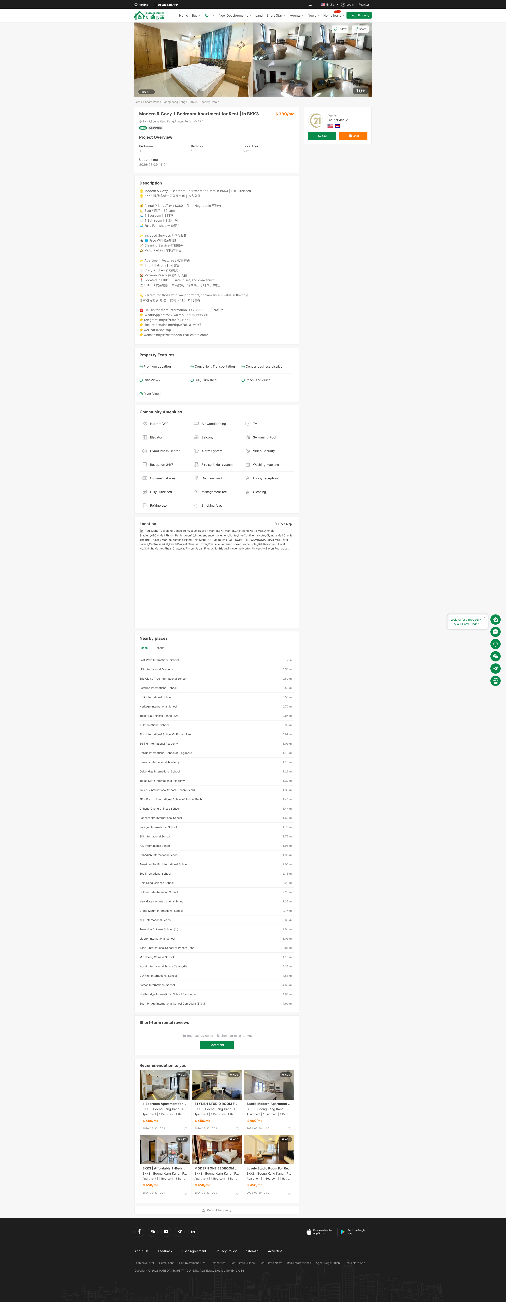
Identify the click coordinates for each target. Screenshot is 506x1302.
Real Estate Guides (242, 1262)
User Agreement (194, 1251)
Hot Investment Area (192, 1262)
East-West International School (159, 660)
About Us (141, 1251)
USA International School (155, 697)
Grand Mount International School (161, 910)
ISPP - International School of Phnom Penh (167, 947)
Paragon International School (158, 827)
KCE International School (155, 920)
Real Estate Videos (299, 1262)
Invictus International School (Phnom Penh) (167, 790)
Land (259, 15)
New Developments (233, 15)
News (312, 15)
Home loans (166, 1262)
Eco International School (155, 873)
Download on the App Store (322, 1232)
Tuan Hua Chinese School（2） (160, 715)
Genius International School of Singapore (166, 752)
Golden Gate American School (159, 892)
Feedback (165, 1251)
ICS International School (155, 845)
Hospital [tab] (160, 647)
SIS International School (155, 836)
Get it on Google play (356, 1232)
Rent (208, 15)
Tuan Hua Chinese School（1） (160, 929)
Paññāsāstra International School (161, 817)
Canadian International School (159, 855)
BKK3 (192, 101)
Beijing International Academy (159, 743)
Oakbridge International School (160, 771)
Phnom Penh (151, 101)
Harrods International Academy (160, 762)
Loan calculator (144, 1262)
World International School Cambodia (163, 966)
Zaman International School (157, 985)
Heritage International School (158, 706)
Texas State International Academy (162, 780)
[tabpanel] (217, 832)
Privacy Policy (226, 1251)
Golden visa (218, 1262)
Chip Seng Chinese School (157, 882)
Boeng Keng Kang (174, 101)
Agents (295, 15)
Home (183, 15)
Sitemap (252, 1251)
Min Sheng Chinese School (157, 957)
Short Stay (275, 15)
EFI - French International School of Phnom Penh (171, 799)
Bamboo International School (158, 688)
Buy (194, 15)
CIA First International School (158, 975)
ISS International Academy (157, 669)
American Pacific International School (163, 864)
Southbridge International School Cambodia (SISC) (172, 1003)
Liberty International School (157, 938)
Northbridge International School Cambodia (168, 994)
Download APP (168, 4)
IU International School (154, 725)
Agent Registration (328, 1262)
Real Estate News (271, 1262)
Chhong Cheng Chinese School (159, 808)
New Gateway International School (162, 901)
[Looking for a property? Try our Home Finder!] (495, 619)
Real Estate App (355, 1262)
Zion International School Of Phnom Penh (166, 734)
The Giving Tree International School (163, 678)
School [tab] (144, 647)
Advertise (275, 1251)
